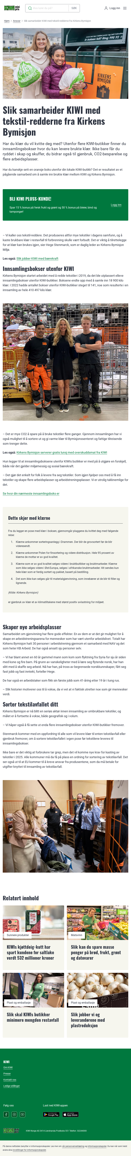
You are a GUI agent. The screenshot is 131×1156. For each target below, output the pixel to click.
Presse (7, 1073)
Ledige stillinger (11, 1086)
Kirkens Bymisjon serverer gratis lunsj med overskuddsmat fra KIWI (62, 452)
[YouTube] (22, 1114)
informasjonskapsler (97, 1146)
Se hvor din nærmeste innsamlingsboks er (31, 493)
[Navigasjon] (125, 8)
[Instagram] (14, 1114)
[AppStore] (70, 1114)
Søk (74, 8)
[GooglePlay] (51, 1114)
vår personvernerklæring (73, 1146)
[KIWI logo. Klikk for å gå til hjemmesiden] (12, 8)
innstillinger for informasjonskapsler (29, 1150)
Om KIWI (8, 1067)
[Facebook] (6, 1114)
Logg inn (116, 204)
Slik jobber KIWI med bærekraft (37, 258)
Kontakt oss (9, 1079)
